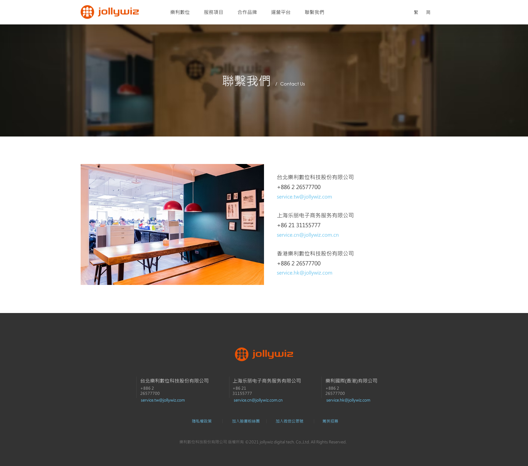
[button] (289, 421)
